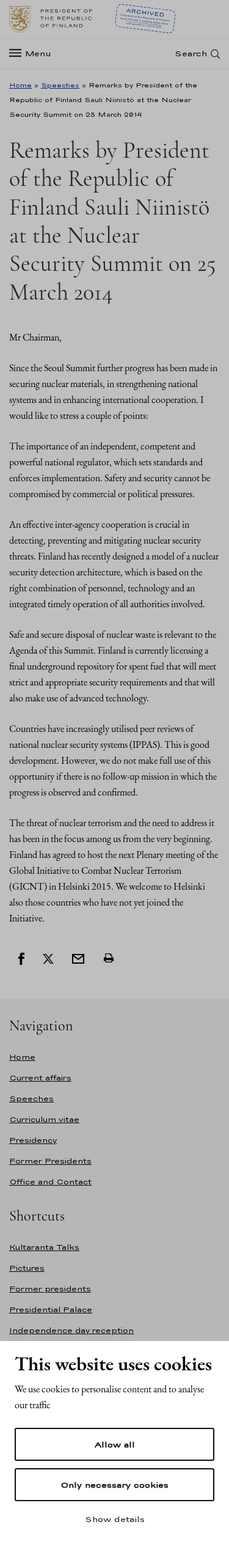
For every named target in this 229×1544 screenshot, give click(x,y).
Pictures (27, 1268)
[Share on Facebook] (21, 957)
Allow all (115, 1444)
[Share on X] (48, 957)
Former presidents (50, 1289)
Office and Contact (50, 1181)
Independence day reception (71, 1330)
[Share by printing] (108, 957)
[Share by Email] (78, 957)
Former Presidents (50, 1161)
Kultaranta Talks (44, 1247)
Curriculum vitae (44, 1119)
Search (191, 53)
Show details (115, 1518)
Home (20, 85)
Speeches (60, 85)
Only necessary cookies (114, 1484)
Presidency (33, 1140)
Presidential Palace (50, 1309)
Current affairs (40, 1078)
